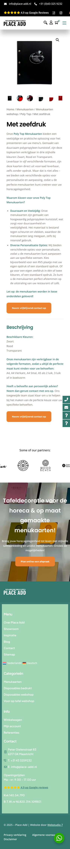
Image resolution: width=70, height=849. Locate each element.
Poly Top (25, 114)
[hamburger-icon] (64, 22)
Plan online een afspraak (35, 561)
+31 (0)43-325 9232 (50, 4)
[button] (57, 40)
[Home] (15, 23)
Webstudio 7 (55, 825)
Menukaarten (25, 109)
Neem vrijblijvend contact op (29, 308)
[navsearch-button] (45, 23)
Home (10, 109)
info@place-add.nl (20, 4)
